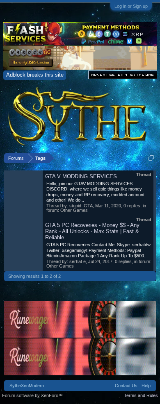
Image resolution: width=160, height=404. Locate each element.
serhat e (77, 261)
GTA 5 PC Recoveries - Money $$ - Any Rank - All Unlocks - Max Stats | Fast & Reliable (92, 231)
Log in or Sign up (131, 6)
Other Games (74, 210)
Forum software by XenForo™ (32, 395)
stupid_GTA (81, 205)
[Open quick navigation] (151, 158)
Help (146, 385)
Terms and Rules (141, 395)
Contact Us (126, 385)
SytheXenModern (26, 385)
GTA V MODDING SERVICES (81, 176)
